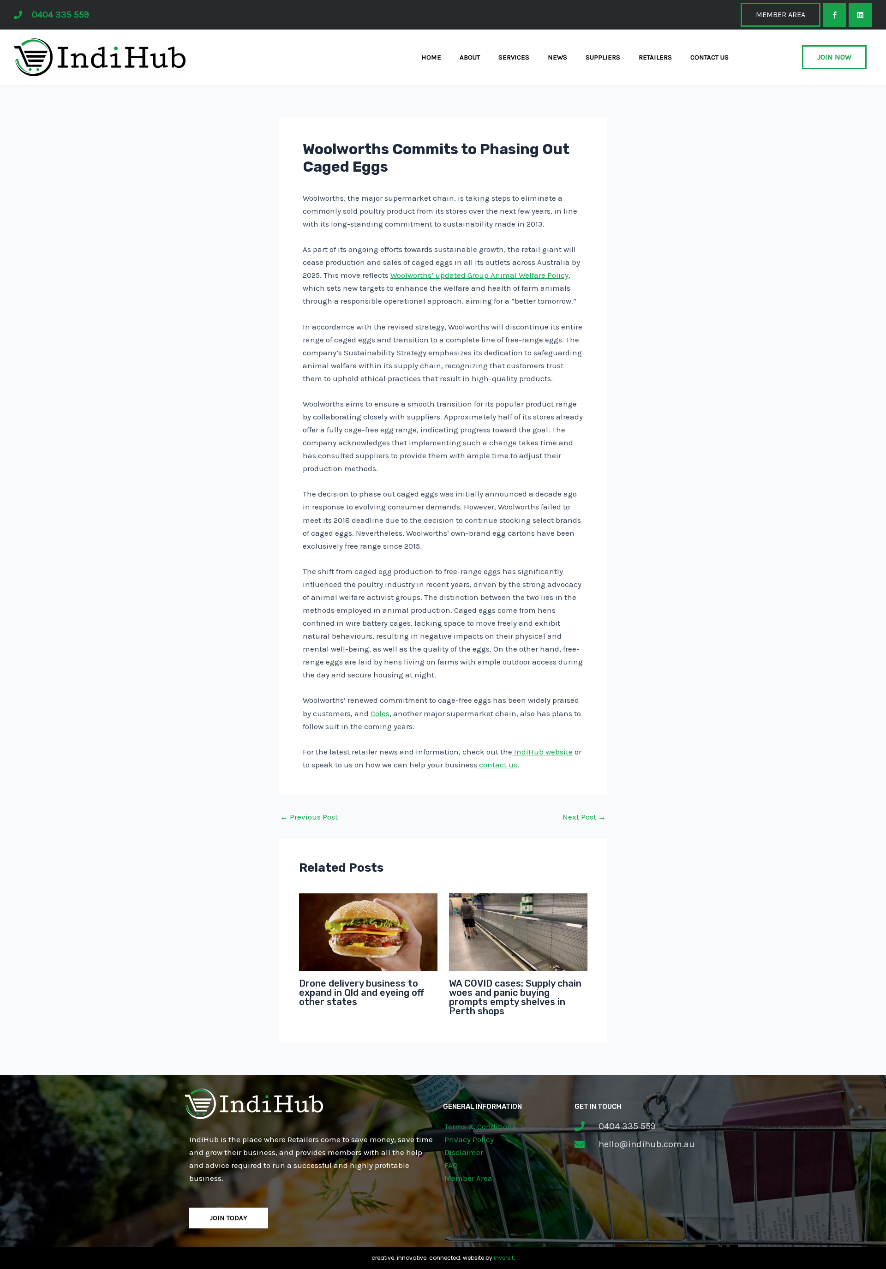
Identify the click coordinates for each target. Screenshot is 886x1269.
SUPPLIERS (603, 57)
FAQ (451, 1165)
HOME (431, 57)
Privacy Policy (469, 1139)
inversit (504, 1258)
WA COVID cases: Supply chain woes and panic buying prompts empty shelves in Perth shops (515, 997)
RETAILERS (655, 57)
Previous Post (309, 817)
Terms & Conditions (480, 1126)
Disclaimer (463, 1152)
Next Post (584, 817)
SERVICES (513, 57)
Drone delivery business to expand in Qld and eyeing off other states (361, 992)
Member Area (468, 1178)
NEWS (557, 57)
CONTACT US (709, 57)
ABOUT (470, 57)
